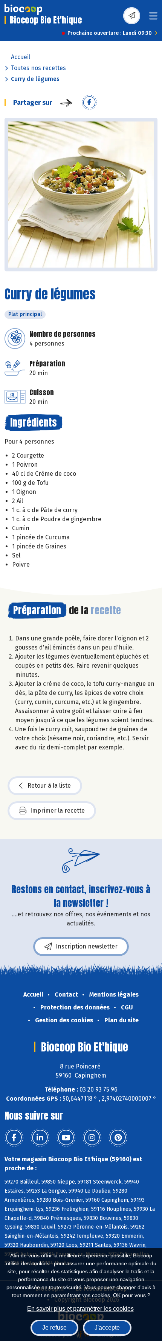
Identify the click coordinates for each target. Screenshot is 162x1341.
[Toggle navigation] (153, 18)
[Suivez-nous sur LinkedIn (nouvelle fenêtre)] (40, 1137)
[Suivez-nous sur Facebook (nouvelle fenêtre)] (14, 1137)
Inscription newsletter (87, 946)
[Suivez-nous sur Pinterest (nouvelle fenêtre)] (118, 1137)
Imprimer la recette (57, 810)
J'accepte (107, 1327)
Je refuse (54, 1327)
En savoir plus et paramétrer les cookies (80, 1308)
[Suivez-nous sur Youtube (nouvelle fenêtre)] (66, 1137)
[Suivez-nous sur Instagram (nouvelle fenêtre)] (92, 1137)
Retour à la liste (49, 785)
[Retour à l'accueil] (23, 9)
